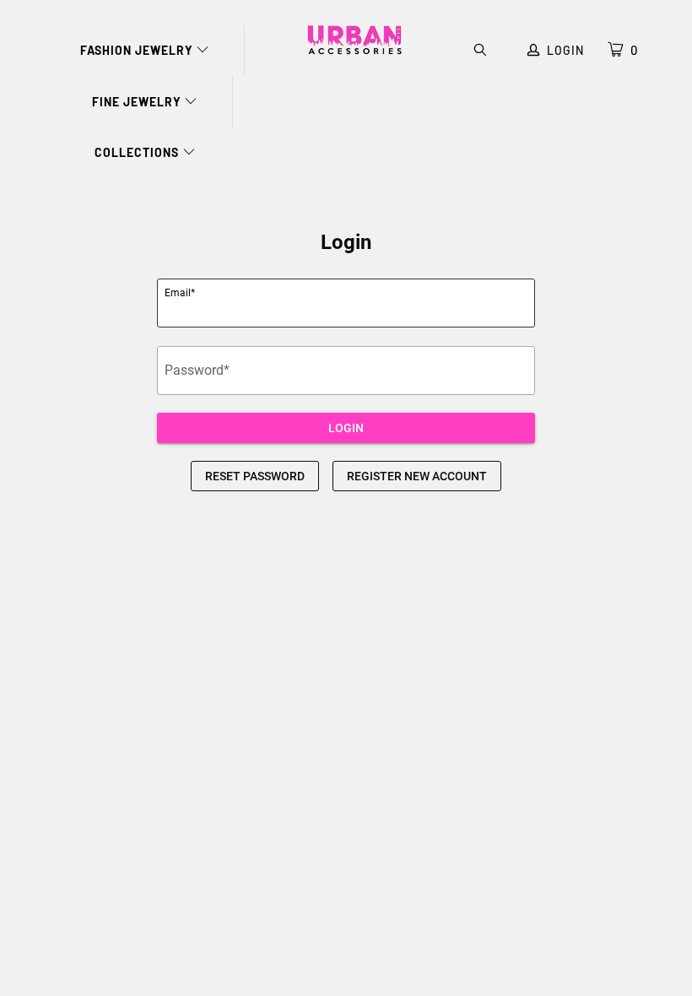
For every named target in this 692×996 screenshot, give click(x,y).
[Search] (481, 51)
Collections (138, 152)
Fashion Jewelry (138, 50)
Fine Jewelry (138, 102)
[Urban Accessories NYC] (354, 40)
